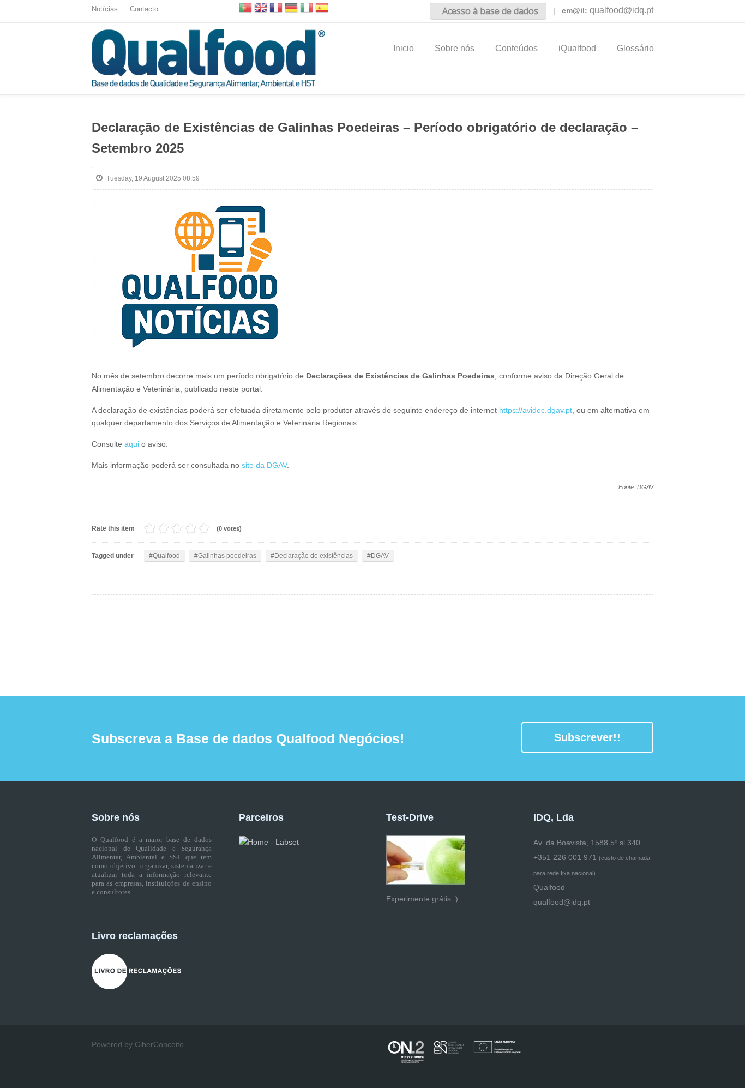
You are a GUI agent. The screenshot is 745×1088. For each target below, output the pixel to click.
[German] (291, 9)
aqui (132, 444)
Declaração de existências (313, 556)
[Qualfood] (209, 280)
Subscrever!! (587, 737)
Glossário (635, 48)
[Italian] (306, 9)
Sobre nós (454, 48)
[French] (276, 9)
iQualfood (577, 48)
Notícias (105, 9)
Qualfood (166, 556)
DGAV (380, 556)
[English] (260, 9)
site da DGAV (263, 465)
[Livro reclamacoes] (136, 971)
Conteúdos (516, 48)
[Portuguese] (245, 9)
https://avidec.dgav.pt (535, 410)
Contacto (144, 9)
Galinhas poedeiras (227, 556)
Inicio (403, 48)
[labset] (269, 841)
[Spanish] (321, 9)
